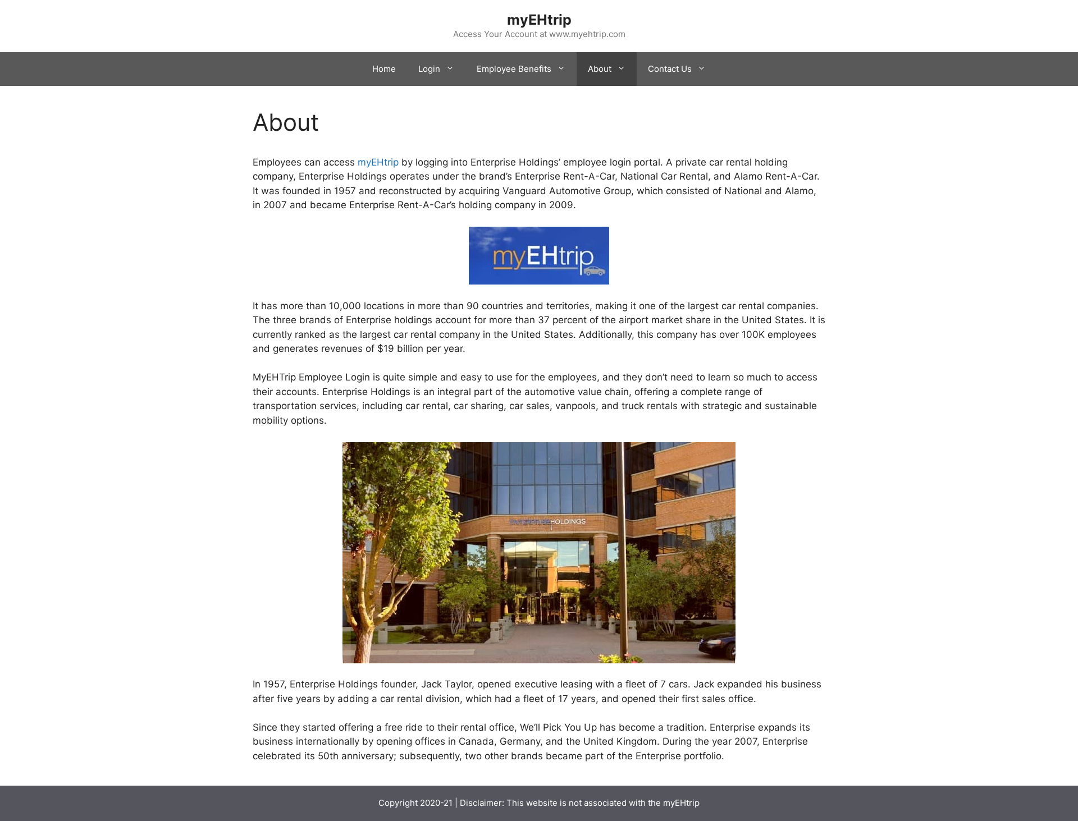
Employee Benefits (514, 68)
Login (429, 68)
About (599, 68)
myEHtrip (539, 19)
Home (384, 68)
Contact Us (670, 68)
